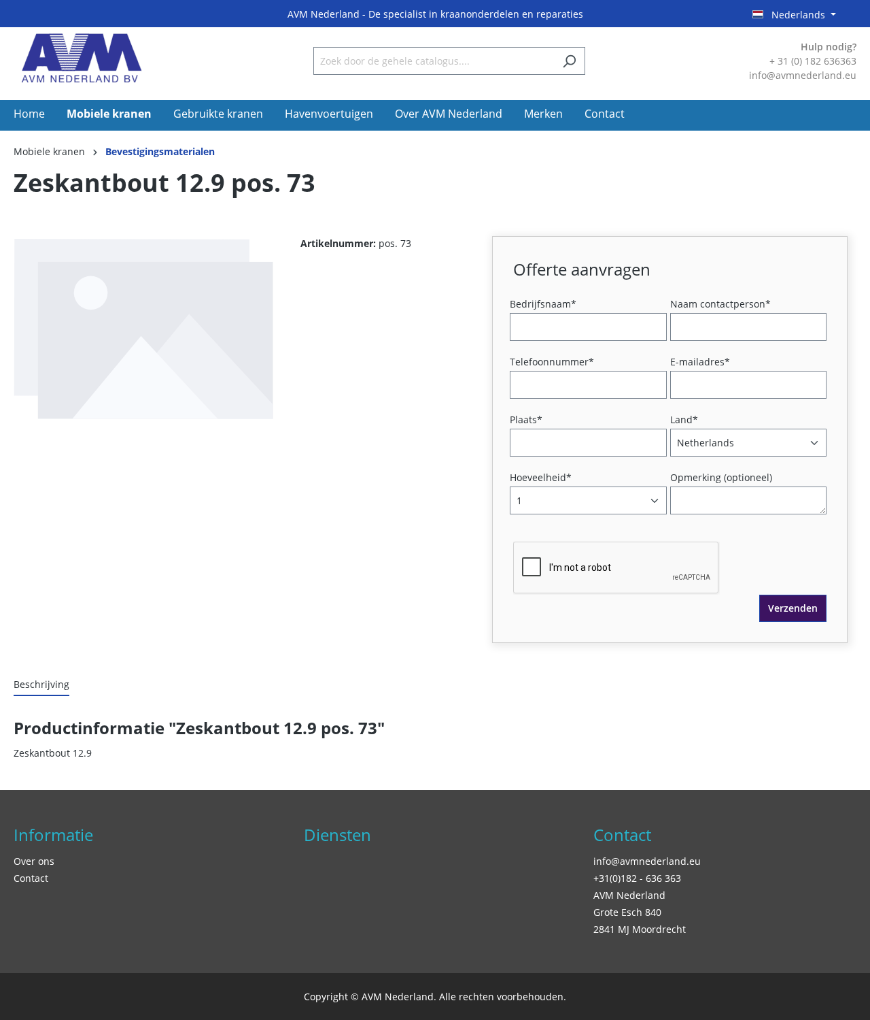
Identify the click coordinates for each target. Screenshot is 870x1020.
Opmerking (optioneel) (721, 477)
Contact (31, 878)
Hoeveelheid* (541, 477)
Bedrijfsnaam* (543, 303)
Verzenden (793, 608)
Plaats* (526, 419)
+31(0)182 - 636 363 (637, 878)
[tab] (41, 685)
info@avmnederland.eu (647, 861)
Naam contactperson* (720, 303)
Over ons (34, 861)
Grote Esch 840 (627, 912)
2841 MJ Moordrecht (639, 929)
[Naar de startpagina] (82, 58)
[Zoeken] (569, 61)
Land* (684, 419)
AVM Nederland (629, 895)
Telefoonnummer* (552, 361)
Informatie (53, 834)
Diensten (337, 834)
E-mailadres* (700, 361)
